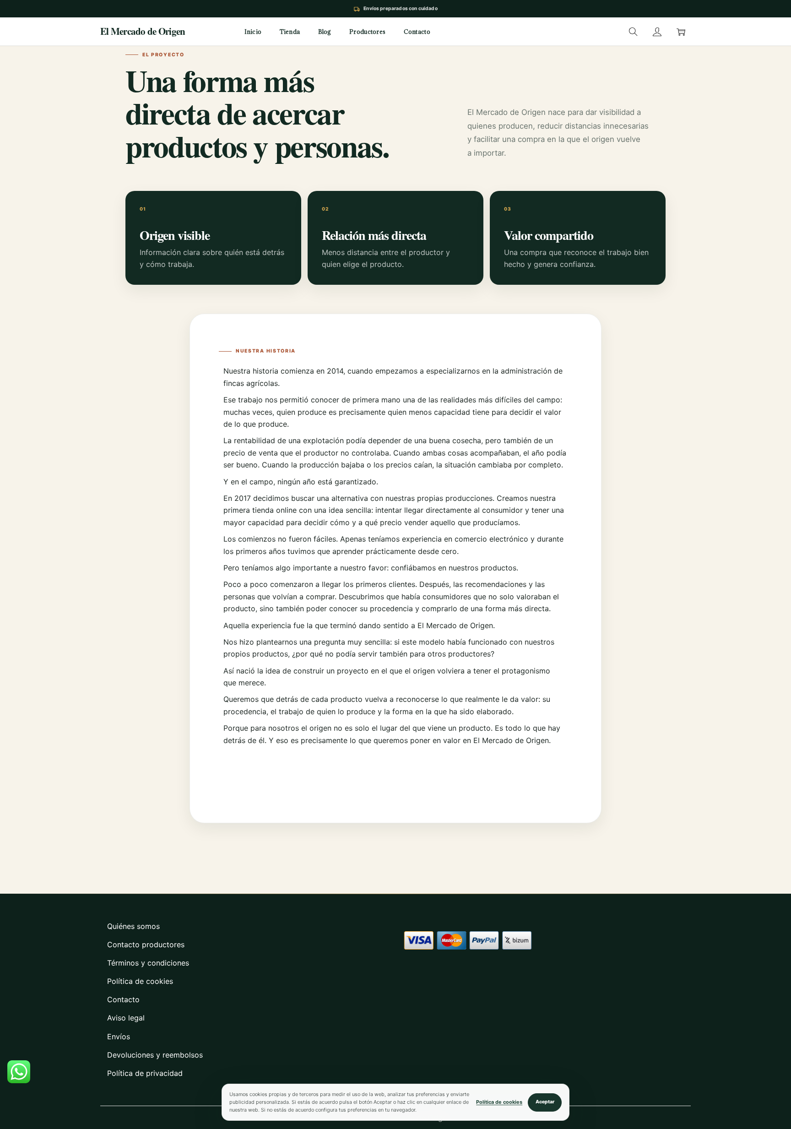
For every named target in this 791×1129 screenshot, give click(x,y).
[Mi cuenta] (657, 32)
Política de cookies (140, 981)
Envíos (118, 1036)
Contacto (123, 999)
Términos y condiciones (148, 962)
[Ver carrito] (681, 32)
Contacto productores (145, 944)
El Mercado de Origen (142, 31)
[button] (633, 32)
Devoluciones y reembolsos (155, 1054)
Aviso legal (126, 1017)
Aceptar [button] (545, 1102)
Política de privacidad (145, 1073)
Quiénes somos (133, 926)
